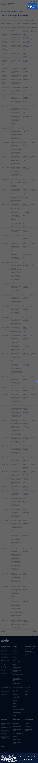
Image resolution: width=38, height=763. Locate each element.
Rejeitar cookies (23, 756)
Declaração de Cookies (11, 761)
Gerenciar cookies (28, 759)
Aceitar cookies (33, 756)
